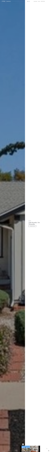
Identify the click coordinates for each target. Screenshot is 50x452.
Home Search (35, 1)
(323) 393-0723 (43, 1)
